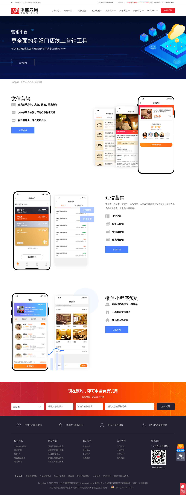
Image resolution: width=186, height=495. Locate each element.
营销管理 (38, 82)
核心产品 (68, 10)
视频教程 (86, 446)
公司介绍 (121, 446)
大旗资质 (121, 450)
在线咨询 (23, 130)
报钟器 (71, 476)
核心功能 (82, 10)
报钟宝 (17, 454)
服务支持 (110, 10)
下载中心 (86, 454)
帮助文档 (86, 450)
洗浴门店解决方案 (56, 458)
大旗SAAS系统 (20, 446)
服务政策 (86, 458)
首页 (23, 82)
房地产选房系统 (83, 476)
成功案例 (96, 10)
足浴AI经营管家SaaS (105, 3)
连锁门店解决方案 (56, 446)
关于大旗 (123, 10)
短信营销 (18, 461)
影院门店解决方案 (56, 461)
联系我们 (151, 10)
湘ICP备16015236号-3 (124, 488)
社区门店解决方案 (56, 450)
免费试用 (168, 10)
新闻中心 (137, 10)
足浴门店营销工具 (121, 476)
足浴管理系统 (45, 476)
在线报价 (120, 3)
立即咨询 (23, 63)
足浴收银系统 (59, 476)
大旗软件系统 (31, 476)
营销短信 (96, 476)
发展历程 (121, 454)
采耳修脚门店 (54, 454)
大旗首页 (56, 10)
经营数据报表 (19, 458)
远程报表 (107, 476)
